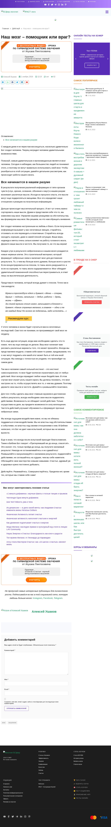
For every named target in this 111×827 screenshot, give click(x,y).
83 (99, 518)
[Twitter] (52, 5)
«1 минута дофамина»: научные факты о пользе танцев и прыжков (37, 494)
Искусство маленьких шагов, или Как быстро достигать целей (97, 513)
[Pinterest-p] (66, 5)
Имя (6, 679)
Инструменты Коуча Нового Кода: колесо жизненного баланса (96, 124)
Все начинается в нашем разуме (21, 140)
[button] (3, 82)
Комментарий (9, 650)
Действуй (16, 28)
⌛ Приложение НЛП (82, 794)
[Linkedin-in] (62, 5)
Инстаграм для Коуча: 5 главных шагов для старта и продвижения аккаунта (97, 90)
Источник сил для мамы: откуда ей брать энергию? (96, 473)
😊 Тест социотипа (82, 791)
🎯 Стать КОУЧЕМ (80, 787)
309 (99, 425)
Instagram (37, 598)
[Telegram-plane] (55, 5)
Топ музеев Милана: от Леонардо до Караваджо (28, 538)
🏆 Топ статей (79, 780)
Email (6, 689)
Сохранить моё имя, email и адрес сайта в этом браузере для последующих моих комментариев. (31, 702)
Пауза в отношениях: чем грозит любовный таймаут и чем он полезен (97, 189)
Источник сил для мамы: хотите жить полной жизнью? (97, 446)
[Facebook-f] (49, 5)
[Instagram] (59, 5)
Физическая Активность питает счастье (24, 514)
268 (99, 450)
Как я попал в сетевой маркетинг (94, 496)
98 (99, 500)
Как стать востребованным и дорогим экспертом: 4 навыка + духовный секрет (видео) (97, 155)
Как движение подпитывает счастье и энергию (28, 523)
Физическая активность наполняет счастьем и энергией (32, 518)
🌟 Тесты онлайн (81, 798)
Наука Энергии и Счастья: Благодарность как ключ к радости (34, 534)
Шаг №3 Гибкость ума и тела (20, 502)
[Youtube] (45, 5)
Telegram (58, 598)
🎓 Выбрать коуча (81, 784)
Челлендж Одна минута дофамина (22, 498)
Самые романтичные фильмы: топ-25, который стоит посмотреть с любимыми (97, 220)
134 (99, 477)
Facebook (48, 598)
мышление (12, 722)
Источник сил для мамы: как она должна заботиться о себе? (96, 420)
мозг (3, 722)
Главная (5, 28)
